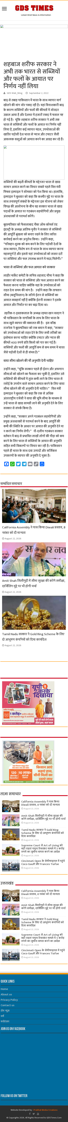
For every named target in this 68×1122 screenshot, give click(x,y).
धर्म (2, 1016)
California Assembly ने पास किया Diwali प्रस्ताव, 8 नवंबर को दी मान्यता (40, 803)
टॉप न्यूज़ (5, 1010)
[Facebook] (30, 1114)
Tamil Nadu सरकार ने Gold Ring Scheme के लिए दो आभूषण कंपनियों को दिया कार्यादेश (33, 636)
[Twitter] (34, 1114)
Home (4, 989)
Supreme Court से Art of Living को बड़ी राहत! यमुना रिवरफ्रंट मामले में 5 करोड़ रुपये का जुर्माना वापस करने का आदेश (42, 848)
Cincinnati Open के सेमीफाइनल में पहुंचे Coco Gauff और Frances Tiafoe (43, 863)
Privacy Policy (9, 1000)
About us (6, 994)
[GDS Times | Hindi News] (34, 9)
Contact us (7, 1005)
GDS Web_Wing (14, 93)
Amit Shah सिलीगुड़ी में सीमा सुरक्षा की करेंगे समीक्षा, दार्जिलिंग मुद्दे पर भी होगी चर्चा (33, 583)
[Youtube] (38, 1114)
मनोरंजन (5, 1021)
